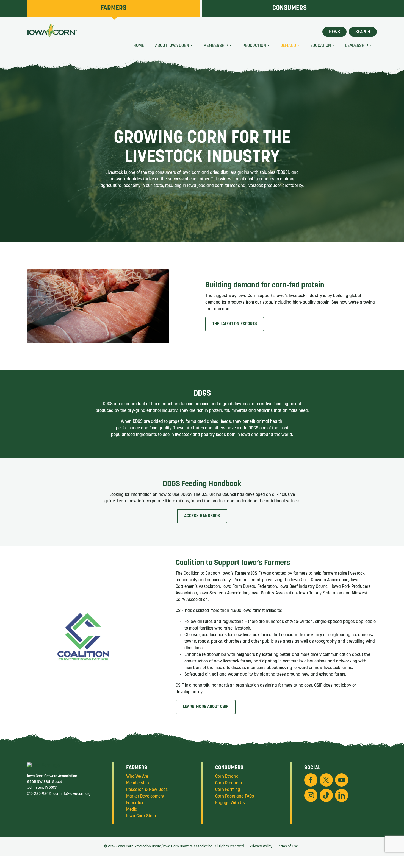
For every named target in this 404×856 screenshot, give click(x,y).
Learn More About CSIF (205, 707)
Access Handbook (202, 516)
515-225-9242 (39, 794)
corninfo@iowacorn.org (72, 794)
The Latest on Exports (234, 324)
